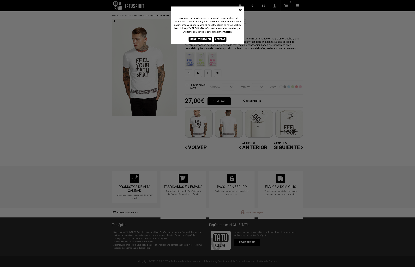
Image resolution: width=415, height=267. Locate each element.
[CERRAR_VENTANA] (240, 10)
